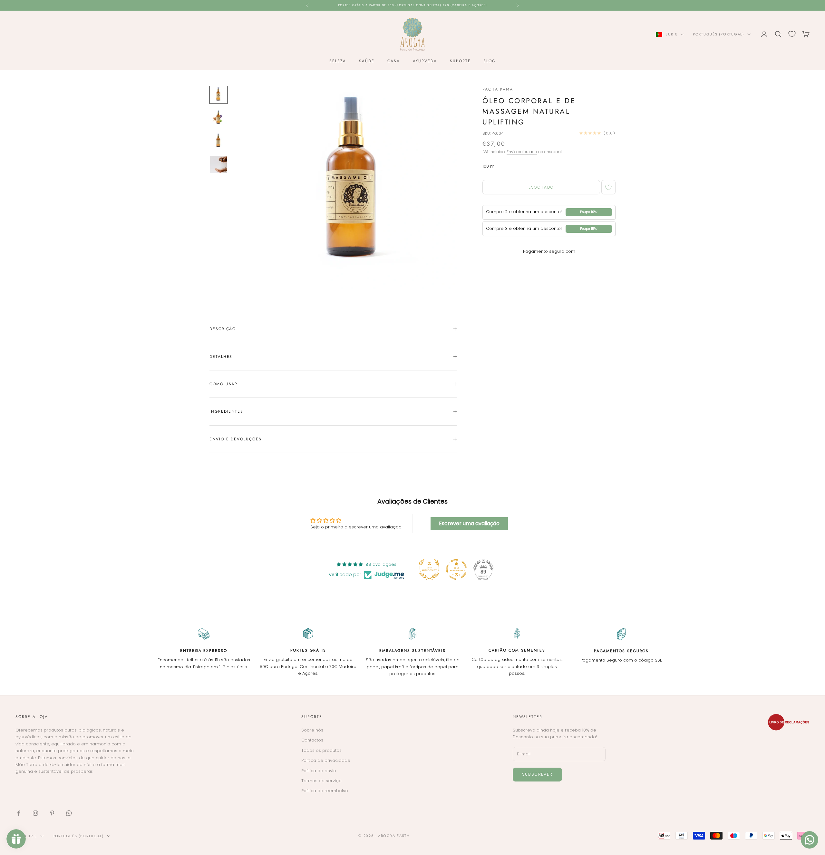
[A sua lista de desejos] (792, 34)
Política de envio (318, 771)
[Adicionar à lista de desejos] (608, 187)
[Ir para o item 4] (218, 164)
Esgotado (541, 187)
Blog (489, 61)
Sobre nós (312, 730)
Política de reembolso (324, 791)
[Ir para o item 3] (218, 141)
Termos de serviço (321, 781)
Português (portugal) (718, 34)
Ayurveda (425, 61)
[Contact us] (809, 840)
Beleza (337, 61)
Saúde (366, 61)
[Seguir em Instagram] (35, 813)
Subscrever (537, 774)
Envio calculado (522, 151)
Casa (393, 61)
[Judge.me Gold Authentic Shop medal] (429, 569)
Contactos (312, 740)
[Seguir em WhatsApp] (69, 813)
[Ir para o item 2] (218, 118)
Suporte (460, 61)
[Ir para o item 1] (218, 95)
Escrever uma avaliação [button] (469, 523)
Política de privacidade (325, 760)
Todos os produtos (321, 750)
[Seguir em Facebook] (18, 813)
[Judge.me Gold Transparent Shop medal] (456, 569)
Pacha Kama (497, 89)
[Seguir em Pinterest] (52, 813)
